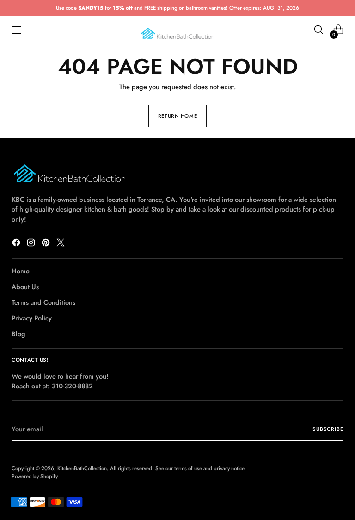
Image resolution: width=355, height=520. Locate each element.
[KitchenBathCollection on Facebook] (17, 244)
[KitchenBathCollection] (177, 29)
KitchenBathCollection (82, 468)
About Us (25, 286)
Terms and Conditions (43, 302)
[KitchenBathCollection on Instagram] (31, 244)
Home (21, 271)
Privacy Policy (32, 318)
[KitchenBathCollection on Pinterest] (46, 244)
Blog (18, 334)
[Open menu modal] (16, 29)
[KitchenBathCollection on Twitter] (61, 244)
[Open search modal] (318, 29)
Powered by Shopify (35, 476)
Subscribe (327, 429)
